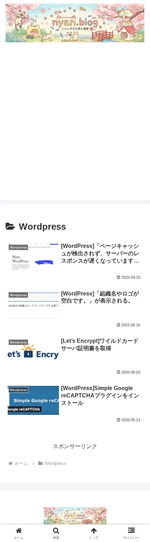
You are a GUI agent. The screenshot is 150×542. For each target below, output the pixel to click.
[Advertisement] (75, 124)
